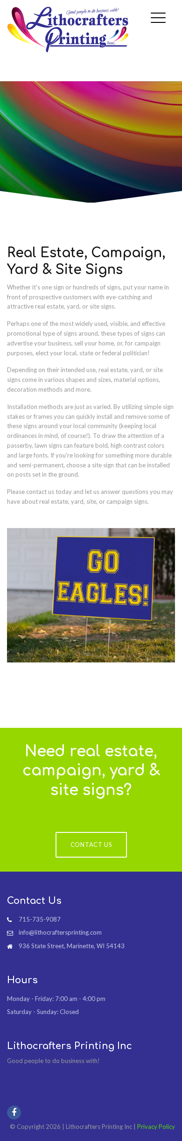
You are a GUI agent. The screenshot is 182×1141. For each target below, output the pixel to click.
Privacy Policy (156, 1126)
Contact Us (91, 844)
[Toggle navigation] (161, 11)
